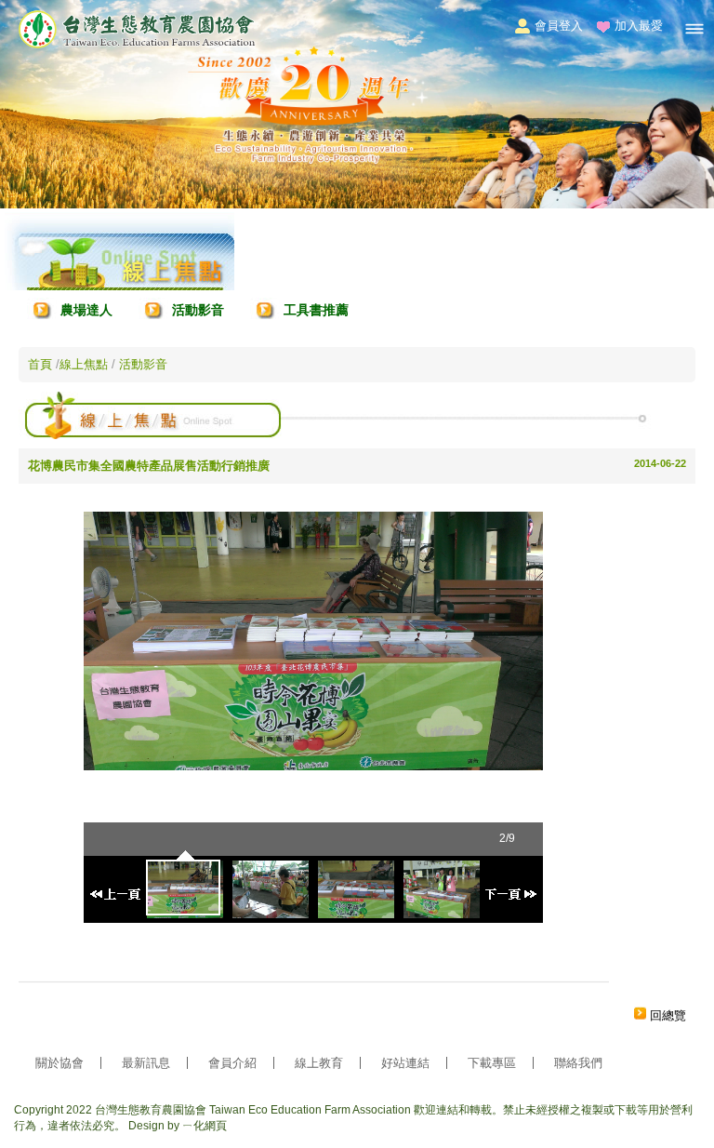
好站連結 (405, 1063)
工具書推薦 (316, 309)
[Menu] (694, 28)
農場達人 (86, 309)
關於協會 (59, 1063)
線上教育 (319, 1063)
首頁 (40, 364)
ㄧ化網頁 (204, 1125)
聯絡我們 (578, 1063)
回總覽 (668, 1015)
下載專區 (492, 1063)
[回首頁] (137, 45)
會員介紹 (232, 1063)
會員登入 (559, 26)
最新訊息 (146, 1063)
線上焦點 (86, 364)
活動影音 (198, 309)
